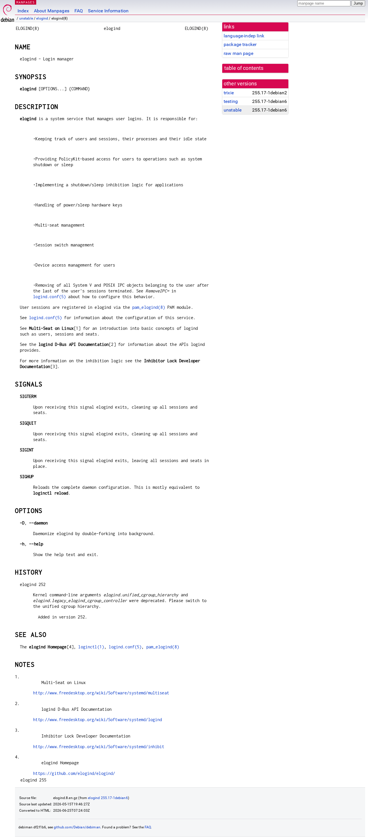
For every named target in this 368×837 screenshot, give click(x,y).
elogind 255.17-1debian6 (108, 798)
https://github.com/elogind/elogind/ (74, 773)
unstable (26, 18)
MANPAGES (25, 2)
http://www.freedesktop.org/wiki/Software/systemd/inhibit (98, 746)
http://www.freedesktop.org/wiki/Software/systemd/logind (97, 719)
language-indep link (244, 36)
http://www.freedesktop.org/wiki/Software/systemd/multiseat (101, 692)
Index (23, 11)
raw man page (238, 53)
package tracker (240, 44)
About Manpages (51, 11)
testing (231, 101)
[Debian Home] (7, 11)
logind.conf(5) (49, 296)
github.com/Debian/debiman (77, 827)
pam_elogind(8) (148, 307)
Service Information (108, 11)
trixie (229, 92)
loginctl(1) (91, 646)
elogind (42, 18)
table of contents (244, 68)
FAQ (78, 11)
